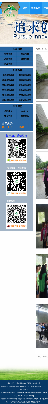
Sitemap (31, 396)
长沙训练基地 (8, 75)
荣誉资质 (8, 116)
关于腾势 (17, 106)
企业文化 (25, 111)
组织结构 (25, 116)
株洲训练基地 (25, 75)
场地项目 (8, 54)
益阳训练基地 (8, 85)
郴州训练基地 (8, 90)
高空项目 (8, 59)
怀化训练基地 (8, 95)
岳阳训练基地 (25, 85)
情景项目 (25, 54)
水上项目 (8, 64)
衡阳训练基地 (25, 90)
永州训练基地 (25, 100)
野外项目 (25, 59)
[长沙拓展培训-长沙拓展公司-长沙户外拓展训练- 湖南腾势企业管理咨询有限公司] (10, 13)
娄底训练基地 (25, 95)
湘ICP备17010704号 (14, 393)
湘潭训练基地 (8, 80)
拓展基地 (17, 70)
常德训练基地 (25, 80)
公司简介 (8, 111)
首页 (25, 8)
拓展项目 (17, 48)
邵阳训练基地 (8, 100)
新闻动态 (35, 8)
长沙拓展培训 (33, 399)
